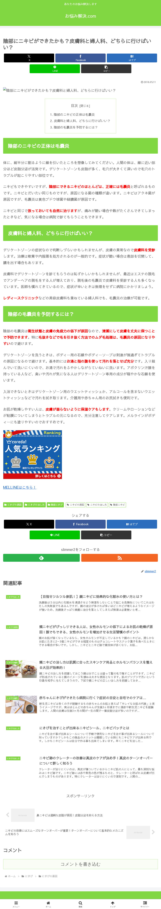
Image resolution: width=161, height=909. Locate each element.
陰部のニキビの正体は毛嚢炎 (74, 114)
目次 (74, 105)
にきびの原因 (14, 504)
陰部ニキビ (119, 504)
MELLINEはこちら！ (19, 487)
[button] (106, 68)
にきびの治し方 (36, 504)
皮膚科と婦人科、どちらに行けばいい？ (82, 121)
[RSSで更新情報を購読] (119, 558)
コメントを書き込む (80, 864)
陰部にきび (57, 504)
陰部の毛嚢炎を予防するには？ (76, 127)
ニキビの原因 (77, 504)
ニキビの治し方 (98, 504)
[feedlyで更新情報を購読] (41, 558)
